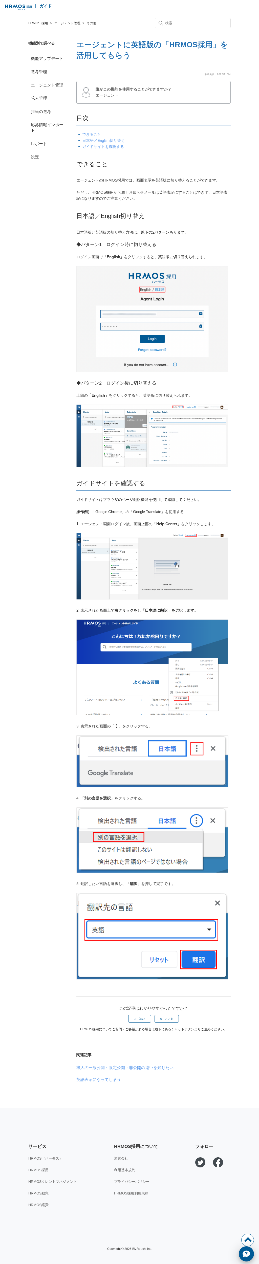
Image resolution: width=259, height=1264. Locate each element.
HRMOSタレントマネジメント (52, 1182)
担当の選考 (41, 111)
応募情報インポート (47, 127)
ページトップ (247, 1240)
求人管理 (39, 98)
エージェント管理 (67, 23)
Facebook (218, 1162)
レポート (39, 144)
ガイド (46, 6)
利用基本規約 (124, 1170)
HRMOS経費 (38, 1205)
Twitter (200, 1162)
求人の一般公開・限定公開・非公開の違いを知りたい (125, 1068)
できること (91, 134)
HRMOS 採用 (18, 8)
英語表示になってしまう (98, 1079)
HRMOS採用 (38, 1170)
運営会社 (121, 1158)
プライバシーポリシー (131, 1182)
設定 (35, 157)
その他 (91, 23)
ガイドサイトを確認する (103, 146)
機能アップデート (47, 58)
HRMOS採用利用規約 (131, 1193)
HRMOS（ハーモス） (45, 1158)
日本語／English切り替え (103, 140)
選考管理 (39, 72)
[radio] (139, 1019)
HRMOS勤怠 (38, 1193)
